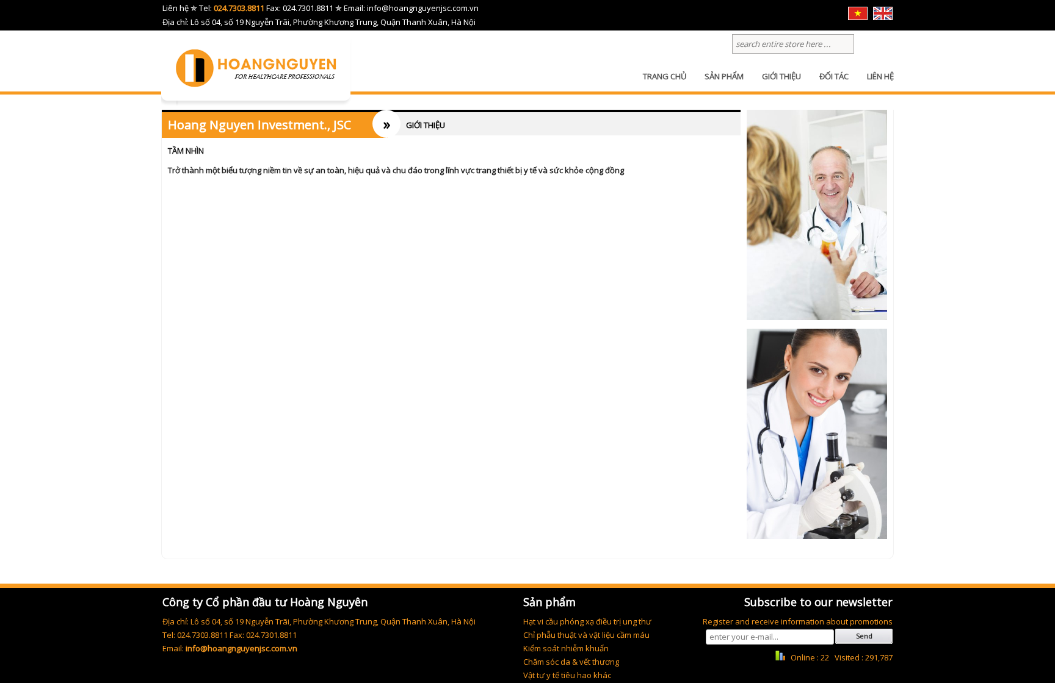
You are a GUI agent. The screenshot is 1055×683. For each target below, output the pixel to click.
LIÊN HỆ (880, 76)
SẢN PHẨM (724, 76)
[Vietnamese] (858, 17)
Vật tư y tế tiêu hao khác (567, 675)
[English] (883, 17)
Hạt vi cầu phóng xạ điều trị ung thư (587, 621)
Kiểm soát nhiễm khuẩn (566, 648)
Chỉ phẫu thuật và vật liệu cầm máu (586, 634)
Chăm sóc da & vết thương (571, 661)
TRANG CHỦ (664, 76)
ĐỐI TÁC (834, 76)
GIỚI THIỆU (781, 76)
